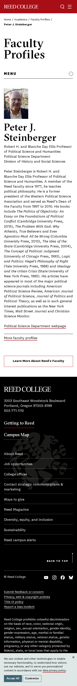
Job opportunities (18, 464)
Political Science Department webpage (35, 326)
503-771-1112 (14, 411)
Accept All (13, 678)
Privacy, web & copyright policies (27, 597)
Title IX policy (13, 602)
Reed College (21, 7)
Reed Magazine (16, 509)
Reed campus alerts (20, 540)
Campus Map (16, 434)
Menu (10, 74)
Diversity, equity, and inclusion (28, 520)
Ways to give (14, 499)
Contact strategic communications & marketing (33, 487)
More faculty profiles (20, 338)
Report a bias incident (19, 607)
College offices (15, 474)
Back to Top (57, 561)
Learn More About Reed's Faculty (38, 361)
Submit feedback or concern (24, 592)
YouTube (46, 577)
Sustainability (15, 530)
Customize (32, 678)
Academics (20, 19)
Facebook (63, 577)
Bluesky (71, 577)
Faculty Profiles (40, 19)
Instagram (54, 577)
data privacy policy (54, 670)
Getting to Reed (19, 423)
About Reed (13, 454)
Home (7, 19)
